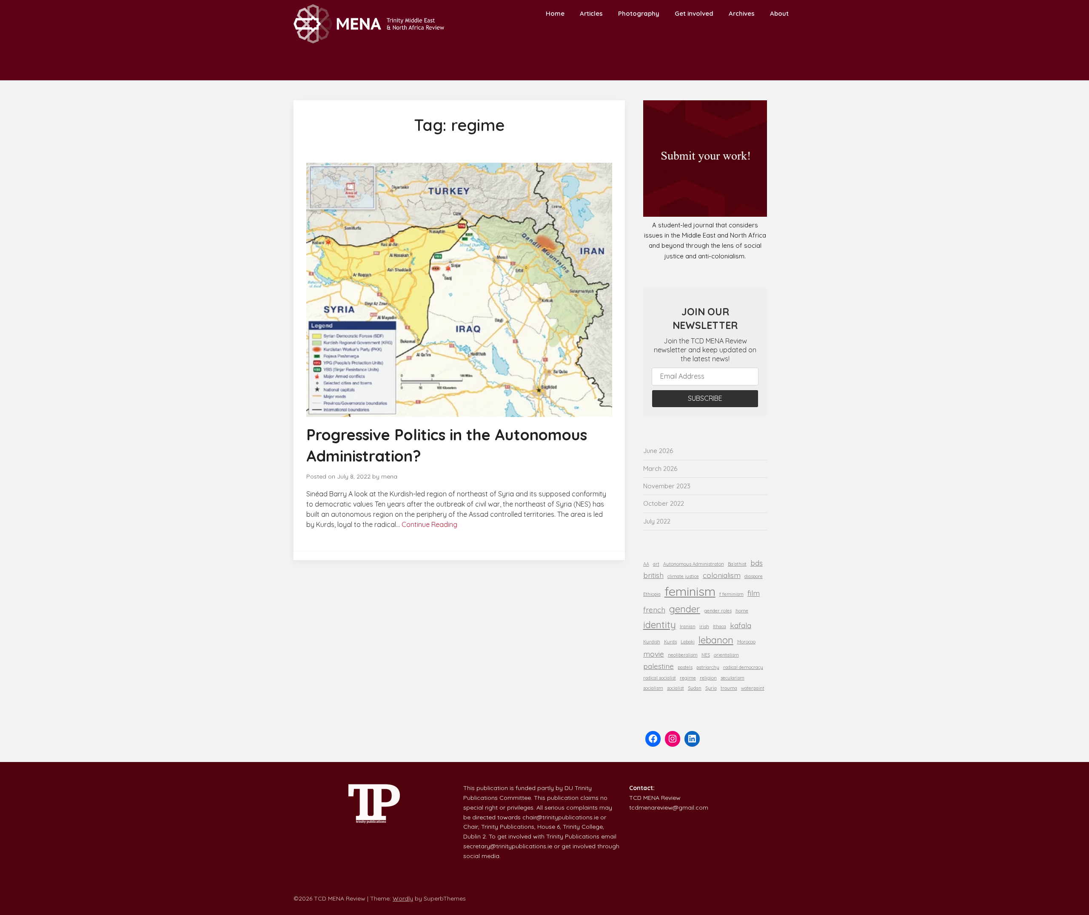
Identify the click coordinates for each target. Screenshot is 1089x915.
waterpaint (752, 688)
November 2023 (666, 486)
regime (688, 678)
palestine (658, 666)
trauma (729, 688)
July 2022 (656, 521)
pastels (685, 667)
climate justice (683, 576)
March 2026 (660, 469)
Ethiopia (652, 594)
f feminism (731, 594)
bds (756, 562)
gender (684, 609)
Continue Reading (429, 524)
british (653, 575)
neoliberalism (683, 655)
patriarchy (707, 667)
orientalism (726, 655)
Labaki (688, 642)
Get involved (694, 13)
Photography (638, 13)
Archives (742, 13)
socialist (675, 688)
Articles (591, 13)
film (753, 593)
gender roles (718, 611)
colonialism (722, 575)
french (654, 609)
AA (646, 564)
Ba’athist (737, 564)
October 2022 (663, 503)
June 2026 (658, 451)
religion (708, 678)
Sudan (694, 688)
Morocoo (746, 642)
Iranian (688, 626)
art (656, 564)
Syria (711, 688)
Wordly (403, 898)
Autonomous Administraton (693, 564)
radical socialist (659, 678)
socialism (653, 688)
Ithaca (719, 626)
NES (705, 655)
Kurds (670, 642)
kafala (740, 625)
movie (653, 653)
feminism (690, 591)
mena (389, 476)
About (779, 13)
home (742, 611)
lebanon (715, 640)
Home (555, 13)
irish (704, 626)
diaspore (753, 576)
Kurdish (651, 642)
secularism (732, 678)
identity (659, 625)
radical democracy (743, 667)
